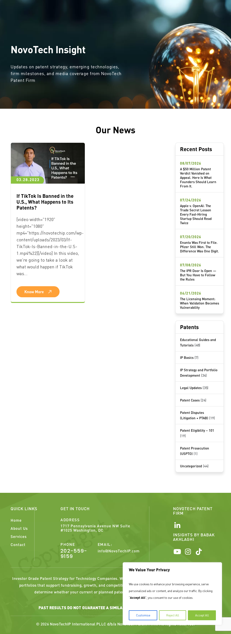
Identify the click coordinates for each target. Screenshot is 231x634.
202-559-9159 (73, 553)
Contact (18, 544)
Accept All (202, 615)
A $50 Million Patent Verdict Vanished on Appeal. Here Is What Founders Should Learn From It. (198, 177)
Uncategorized (191, 466)
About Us (19, 528)
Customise (143, 615)
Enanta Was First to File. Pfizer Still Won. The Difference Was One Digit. (199, 246)
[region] (172, 593)
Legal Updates (191, 387)
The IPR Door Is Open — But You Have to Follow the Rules (198, 274)
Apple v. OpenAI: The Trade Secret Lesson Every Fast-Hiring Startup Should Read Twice (196, 214)
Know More (34, 291)
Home (16, 520)
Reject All (172, 615)
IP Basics (187, 357)
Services (19, 536)
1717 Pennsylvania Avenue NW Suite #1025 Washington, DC (95, 528)
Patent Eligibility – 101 (197, 430)
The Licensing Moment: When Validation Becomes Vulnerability (199, 303)
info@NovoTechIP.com (119, 551)
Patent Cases (190, 400)
